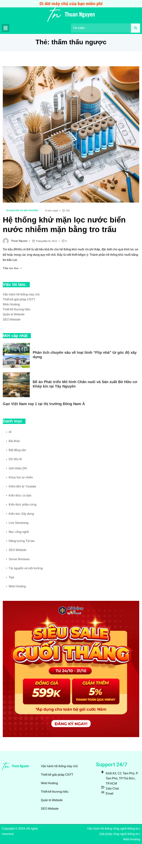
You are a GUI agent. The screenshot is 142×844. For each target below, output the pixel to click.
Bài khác (14, 441)
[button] (5, 28)
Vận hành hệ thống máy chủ (21, 294)
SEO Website (12, 319)
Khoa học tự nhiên (21, 477)
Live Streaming (18, 522)
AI (10, 432)
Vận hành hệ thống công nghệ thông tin (113, 828)
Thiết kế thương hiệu (16, 309)
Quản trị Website (14, 314)
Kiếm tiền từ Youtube (22, 486)
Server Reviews (19, 559)
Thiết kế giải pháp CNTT (19, 299)
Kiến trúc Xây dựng (21, 513)
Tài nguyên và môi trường (22, 210)
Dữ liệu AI (15, 459)
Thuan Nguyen (19, 240)
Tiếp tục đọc (11, 268)
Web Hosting (11, 304)
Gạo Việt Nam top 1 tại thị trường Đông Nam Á (44, 404)
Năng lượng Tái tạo (22, 540)
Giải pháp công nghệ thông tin (119, 834)
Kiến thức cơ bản (20, 495)
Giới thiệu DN (18, 468)
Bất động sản (17, 450)
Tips (11, 577)
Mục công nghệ (19, 531)
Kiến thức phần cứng (22, 504)
